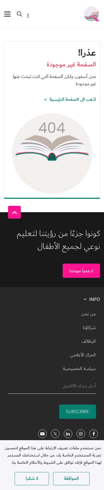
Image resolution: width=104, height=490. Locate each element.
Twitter (55, 433)
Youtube (42, 433)
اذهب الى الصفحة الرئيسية (73, 99)
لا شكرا (32, 478)
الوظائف (88, 341)
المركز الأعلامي (83, 355)
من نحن (88, 314)
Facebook (93, 433)
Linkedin (68, 433)
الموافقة (71, 478)
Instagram (81, 433)
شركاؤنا (89, 327)
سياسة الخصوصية (79, 368)
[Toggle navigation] (7, 14)
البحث (19, 14)
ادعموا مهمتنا (81, 271)
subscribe (77, 412)
